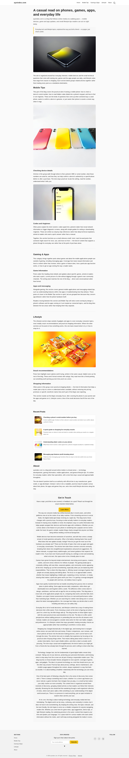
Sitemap (80, 755)
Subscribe (74, 742)
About (110, 2)
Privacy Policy (72, 755)
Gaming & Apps (95, 2)
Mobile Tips (85, 2)
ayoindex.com (20, 3)
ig (103, 738)
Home (78, 2)
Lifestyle (104, 2)
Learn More (64, 509)
